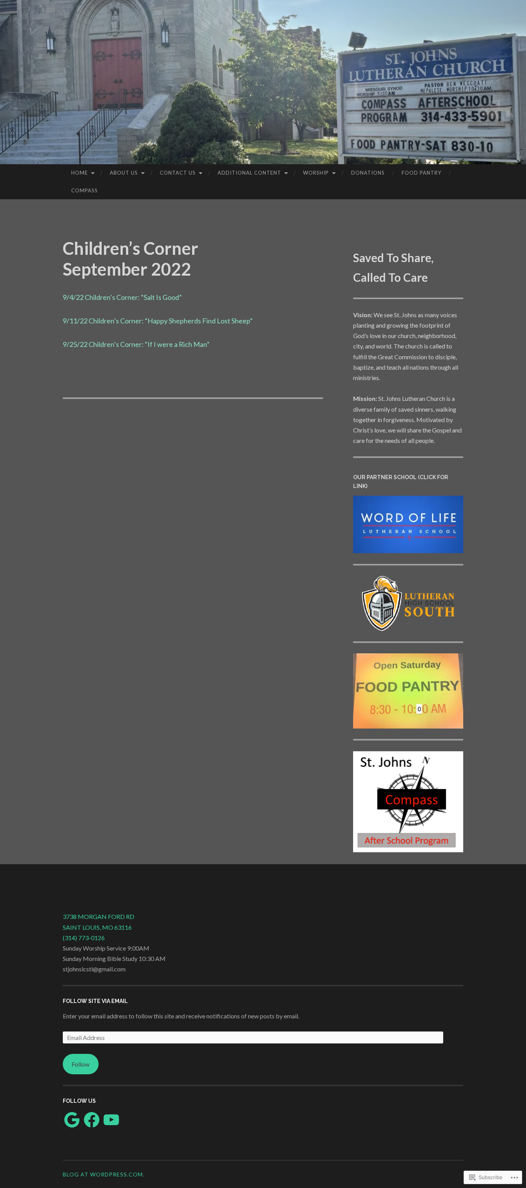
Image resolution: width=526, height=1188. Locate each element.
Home (79, 173)
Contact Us (178, 173)
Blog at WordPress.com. (103, 1174)
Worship (316, 173)
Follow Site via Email (95, 1001)
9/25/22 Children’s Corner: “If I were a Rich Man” (136, 344)
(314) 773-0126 (84, 937)
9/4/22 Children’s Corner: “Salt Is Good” (122, 297)
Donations (368, 173)
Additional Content (249, 173)
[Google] (72, 1120)
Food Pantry (421, 173)
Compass (84, 190)
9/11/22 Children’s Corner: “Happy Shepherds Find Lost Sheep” (158, 320)
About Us (124, 173)
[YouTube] (111, 1120)
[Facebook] (91, 1120)
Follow (80, 1064)
